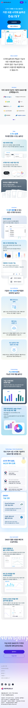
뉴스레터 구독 (4, 666)
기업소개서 (14, 656)
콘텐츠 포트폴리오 (5, 678)
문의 (21, 2)
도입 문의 (14, 22)
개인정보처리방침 (4, 668)
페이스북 (6, 684)
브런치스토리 (13, 684)
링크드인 (2, 684)
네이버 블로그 (9, 684)
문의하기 (14, 651)
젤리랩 (2, 673)
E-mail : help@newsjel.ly (7, 695)
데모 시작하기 (14, 26)
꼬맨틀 (2, 675)
